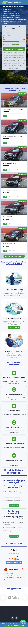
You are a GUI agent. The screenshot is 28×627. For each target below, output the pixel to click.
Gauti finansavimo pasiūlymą (14, 49)
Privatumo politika (11, 614)
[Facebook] (12, 618)
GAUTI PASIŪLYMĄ (19, 625)
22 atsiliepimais (17, 556)
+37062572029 (8, 625)
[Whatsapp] (23, 622)
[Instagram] (16, 618)
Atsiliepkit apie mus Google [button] (14, 562)
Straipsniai (19, 614)
